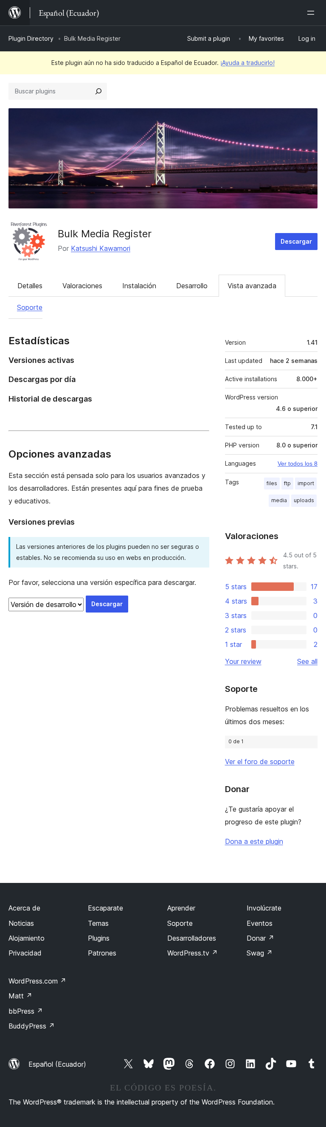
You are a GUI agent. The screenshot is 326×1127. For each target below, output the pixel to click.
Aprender (181, 908)
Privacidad (25, 953)
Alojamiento (26, 938)
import (306, 483)
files (272, 483)
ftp (287, 483)
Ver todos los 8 (298, 463)
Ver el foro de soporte (260, 761)
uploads (304, 500)
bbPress (25, 1011)
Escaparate (105, 908)
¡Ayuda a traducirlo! (247, 62)
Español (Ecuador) (57, 1064)
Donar (260, 938)
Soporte (29, 307)
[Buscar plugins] (98, 91)
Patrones (102, 953)
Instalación (139, 285)
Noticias (21, 923)
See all (307, 661)
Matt (20, 996)
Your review (243, 661)
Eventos (260, 923)
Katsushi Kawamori (100, 248)
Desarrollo (192, 285)
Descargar (296, 241)
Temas (98, 923)
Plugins (99, 938)
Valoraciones (82, 285)
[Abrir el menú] (312, 12)
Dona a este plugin (254, 841)
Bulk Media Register (105, 234)
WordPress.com (37, 981)
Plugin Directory (30, 38)
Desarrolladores (191, 938)
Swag (260, 953)
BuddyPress (31, 1026)
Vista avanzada (252, 285)
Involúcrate (264, 908)
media (279, 500)
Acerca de (24, 908)
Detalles (29, 285)
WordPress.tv (192, 953)
